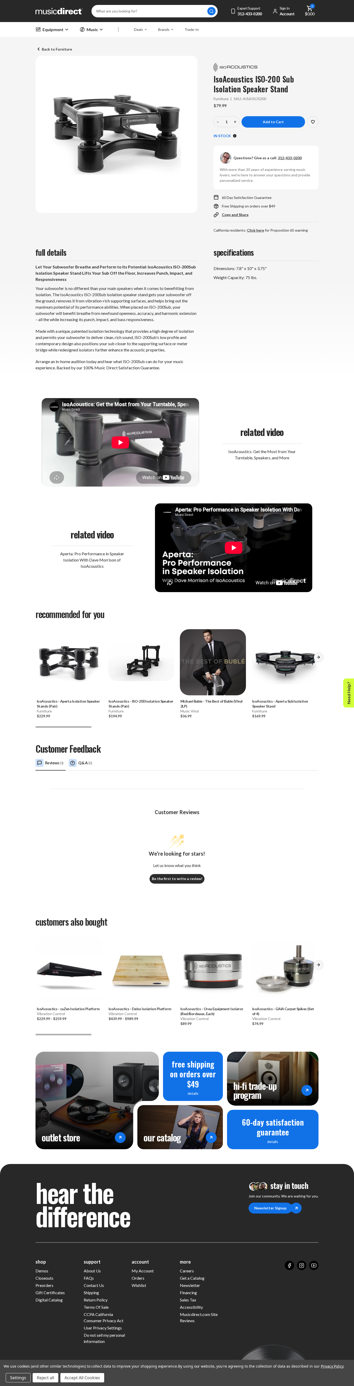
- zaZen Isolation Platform (68, 1009)
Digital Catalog (49, 1299)
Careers (187, 1270)
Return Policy (96, 1299)
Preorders (44, 1285)
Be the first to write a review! (177, 878)
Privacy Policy (332, 1366)
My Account (143, 1270)
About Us (92, 1270)
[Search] (211, 11)
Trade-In (192, 29)
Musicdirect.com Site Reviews (199, 1317)
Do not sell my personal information (104, 1338)
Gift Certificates (50, 1292)
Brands (163, 29)
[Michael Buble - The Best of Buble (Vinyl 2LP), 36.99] (213, 662)
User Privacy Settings (103, 1327)
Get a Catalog (192, 1278)
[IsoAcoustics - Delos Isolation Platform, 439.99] (141, 970)
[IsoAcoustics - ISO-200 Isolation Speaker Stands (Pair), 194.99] (141, 662)
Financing (188, 1292)
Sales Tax (188, 1299)
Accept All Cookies (82, 1378)
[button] (318, 659)
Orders (138, 1278)
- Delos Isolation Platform (140, 1009)
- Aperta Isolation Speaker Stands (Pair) (68, 703)
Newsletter (190, 1285)
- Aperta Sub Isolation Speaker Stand (280, 703)
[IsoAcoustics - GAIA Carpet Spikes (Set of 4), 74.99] (285, 970)
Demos (42, 1270)
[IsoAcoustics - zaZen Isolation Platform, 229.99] (69, 970)
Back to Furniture (57, 49)
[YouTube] (313, 1265)
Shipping (91, 1292)
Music (92, 29)
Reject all (45, 1378)
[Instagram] (301, 1265)
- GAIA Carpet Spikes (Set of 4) (283, 1011)
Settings (18, 1378)
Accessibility (191, 1307)
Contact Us (94, 1285)
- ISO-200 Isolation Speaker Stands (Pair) (141, 703)
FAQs (89, 1278)
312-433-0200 (290, 158)
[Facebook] (289, 1265)
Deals (138, 29)
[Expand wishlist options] (312, 122)
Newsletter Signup (270, 1208)
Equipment (53, 29)
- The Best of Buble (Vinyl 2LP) (211, 703)
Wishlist (139, 1285)
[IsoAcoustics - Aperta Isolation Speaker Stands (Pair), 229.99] (69, 662)
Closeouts (44, 1278)
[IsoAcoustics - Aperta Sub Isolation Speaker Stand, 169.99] (285, 662)
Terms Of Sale (96, 1307)
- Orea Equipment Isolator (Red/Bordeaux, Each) (211, 1011)
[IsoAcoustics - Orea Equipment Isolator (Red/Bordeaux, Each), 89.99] (213, 970)
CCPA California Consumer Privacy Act (103, 1317)
